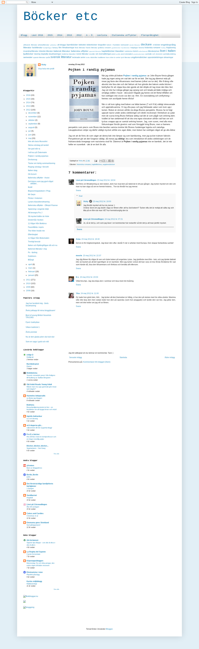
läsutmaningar (55, 54)
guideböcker (116, 48)
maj (30, 138)
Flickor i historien (35, 198)
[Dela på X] (106, 160)
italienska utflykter (80, 51)
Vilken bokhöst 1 (33, 327)
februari (31, 271)
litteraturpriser (154, 51)
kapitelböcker (108, 51)
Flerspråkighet (150, 35)
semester (27, 57)
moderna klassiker (69, 54)
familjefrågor (47, 48)
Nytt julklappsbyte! (33, 525)
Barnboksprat (33, 364)
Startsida (123, 357)
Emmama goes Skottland (38, 523)
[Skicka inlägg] (96, 161)
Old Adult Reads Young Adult (39, 384)
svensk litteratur (61, 57)
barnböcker (72, 44)
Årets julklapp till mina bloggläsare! (40, 310)
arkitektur (53, 45)
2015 (50, 35)
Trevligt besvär (34, 242)
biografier (102, 45)
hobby (163, 48)
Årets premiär (31, 332)
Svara (78, 190)
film (60, 48)
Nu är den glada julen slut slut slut (40, 337)
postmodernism (139, 54)
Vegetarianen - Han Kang (36, 448)
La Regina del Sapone (36, 552)
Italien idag (32, 170)
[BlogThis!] (103, 160)
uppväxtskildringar (155, 57)
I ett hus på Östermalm (37, 152)
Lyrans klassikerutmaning (39, 202)
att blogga (61, 45)
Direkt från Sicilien (35, 220)
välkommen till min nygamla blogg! (39, 428)
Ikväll (30, 187)
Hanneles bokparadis (36, 396)
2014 (59, 35)
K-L (77, 277)
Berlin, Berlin (32, 475)
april (30, 264)
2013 (69, 35)
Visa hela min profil (46, 69)
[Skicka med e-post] (100, 160)
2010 (28, 283)
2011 (28, 280)
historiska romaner (152, 48)
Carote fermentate (33, 554)
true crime (109, 57)
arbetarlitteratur (43, 45)
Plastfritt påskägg (33, 574)
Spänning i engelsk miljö (38, 209)
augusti (31, 127)
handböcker (125, 48)
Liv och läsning (32, 418)
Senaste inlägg (75, 357)
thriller (88, 57)
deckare (146, 44)
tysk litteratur (126, 57)
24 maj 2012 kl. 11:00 (90, 293)
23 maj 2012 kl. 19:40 (90, 239)
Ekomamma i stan (35, 572)
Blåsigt (31, 260)
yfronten (30, 465)
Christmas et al (32, 516)
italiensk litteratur (61, 51)
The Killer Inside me (36, 231)
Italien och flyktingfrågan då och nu (42, 245)
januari (31, 275)
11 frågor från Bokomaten (38, 238)
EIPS (28, 477)
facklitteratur (37, 48)
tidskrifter (93, 57)
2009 (28, 287)
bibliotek (82, 45)
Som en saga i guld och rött (37, 342)
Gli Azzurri (32, 174)
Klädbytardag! (32, 584)
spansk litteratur (39, 57)
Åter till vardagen (33, 507)
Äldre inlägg (170, 357)
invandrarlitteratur (30, 51)
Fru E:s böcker (33, 434)
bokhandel (125, 45)
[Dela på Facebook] (109, 160)
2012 (78, 35)
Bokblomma (32, 373)
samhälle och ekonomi (153, 54)
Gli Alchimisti (32, 540)
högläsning (171, 48)
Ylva (78, 293)
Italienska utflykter (124, 35)
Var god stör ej (34, 149)
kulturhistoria (142, 51)
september (33, 124)
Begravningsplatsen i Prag (39, 191)
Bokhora (30, 405)
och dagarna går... (34, 425)
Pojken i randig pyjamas (38, 156)
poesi (113, 54)
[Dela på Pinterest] (112, 160)
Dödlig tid (30, 357)
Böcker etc (60, 17)
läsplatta (44, 54)
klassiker (119, 51)
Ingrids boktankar (34, 416)
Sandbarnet (32, 495)
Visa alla (56, 454)
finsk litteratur (80, 48)
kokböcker (129, 51)
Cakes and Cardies (35, 513)
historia (141, 48)
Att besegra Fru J (35, 213)
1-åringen (30, 488)
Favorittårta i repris (36, 227)
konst (135, 51)
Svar (81, 196)
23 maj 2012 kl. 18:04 (106, 180)
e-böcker (156, 45)
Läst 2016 (37, 35)
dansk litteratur (134, 45)
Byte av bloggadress (34, 468)
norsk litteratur (82, 54)
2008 (28, 291)
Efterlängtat (33, 234)
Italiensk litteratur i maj (37, 249)
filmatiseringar (68, 48)
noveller (92, 54)
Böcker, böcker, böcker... (37, 446)
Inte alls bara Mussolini (37, 141)
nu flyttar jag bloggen (34, 398)
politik (118, 54)
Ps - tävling (32, 252)
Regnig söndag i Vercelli (38, 167)
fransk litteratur (91, 48)
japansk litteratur (95, 51)
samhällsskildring (169, 54)
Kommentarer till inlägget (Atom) (96, 362)
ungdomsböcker (139, 57)
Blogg (24, 35)
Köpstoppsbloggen (35, 561)
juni (30, 135)
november (32, 117)
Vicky (85, 201)
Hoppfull (30, 498)
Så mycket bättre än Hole (38, 216)
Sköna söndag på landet (38, 145)
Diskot (29, 366)
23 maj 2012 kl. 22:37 (92, 255)
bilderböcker (92, 45)
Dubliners (32, 256)
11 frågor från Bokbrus (37, 223)
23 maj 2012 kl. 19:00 (102, 201)
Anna (78, 239)
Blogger (109, 629)
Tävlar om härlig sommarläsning (41, 163)
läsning (37, 54)
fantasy (55, 48)
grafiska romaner (104, 48)
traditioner (101, 57)
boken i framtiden (113, 45)
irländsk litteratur (46, 51)
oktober (31, 120)
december (32, 113)
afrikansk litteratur (30, 45)
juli (29, 131)
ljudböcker (28, 54)
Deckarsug (32, 159)
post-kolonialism (127, 54)
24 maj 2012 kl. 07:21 (114, 219)
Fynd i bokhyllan (32, 322)
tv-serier (117, 57)
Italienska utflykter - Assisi (38, 178)
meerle (79, 255)
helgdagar (134, 48)
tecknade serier (78, 57)
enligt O (30, 355)
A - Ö (89, 35)
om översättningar (103, 54)
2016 (28, 95)
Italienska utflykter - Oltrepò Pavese (43, 205)
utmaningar (168, 57)
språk (48, 57)
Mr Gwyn (31, 194)
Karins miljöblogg (34, 581)
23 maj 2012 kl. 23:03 (89, 277)
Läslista (102, 35)
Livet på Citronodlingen (86, 180)
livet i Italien (168, 50)
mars (30, 268)
